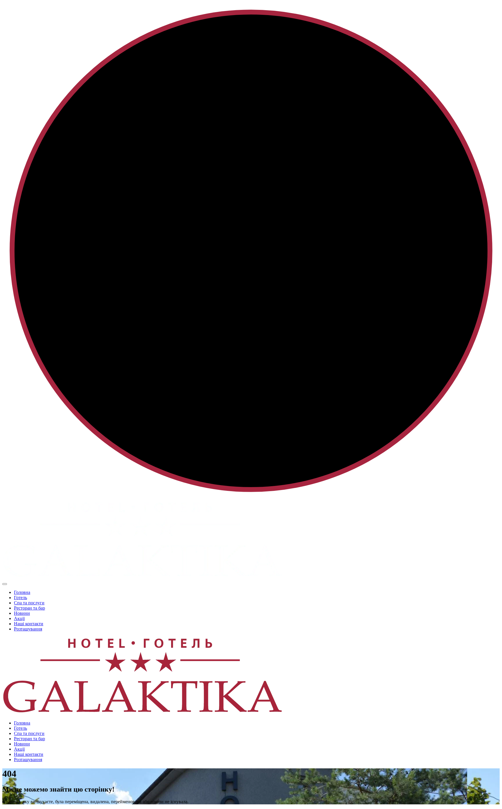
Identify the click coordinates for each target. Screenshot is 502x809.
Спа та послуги (29, 602)
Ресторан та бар (29, 608)
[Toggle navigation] (4, 584)
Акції (19, 618)
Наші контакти (28, 623)
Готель (20, 597)
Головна (22, 592)
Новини (22, 613)
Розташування (28, 628)
